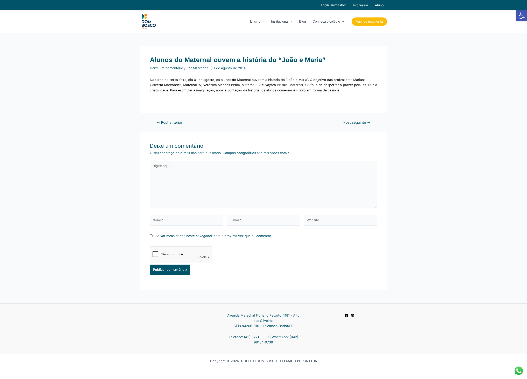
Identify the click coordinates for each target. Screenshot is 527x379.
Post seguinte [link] (356, 122)
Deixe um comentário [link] (166, 68)
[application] (262, 21)
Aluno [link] (379, 5)
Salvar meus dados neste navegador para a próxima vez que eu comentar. (214, 236)
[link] (521, 15)
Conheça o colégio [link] (326, 21)
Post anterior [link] (169, 122)
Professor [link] (360, 5)
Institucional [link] (280, 21)
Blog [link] (302, 21)
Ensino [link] (255, 21)
